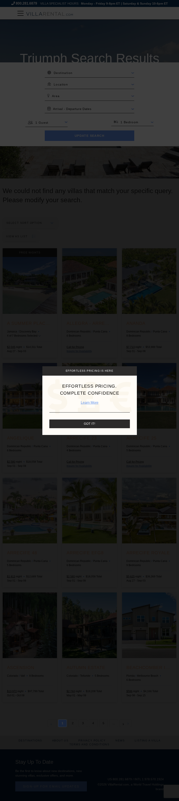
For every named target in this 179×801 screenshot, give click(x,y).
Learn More (89, 402)
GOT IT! (89, 423)
